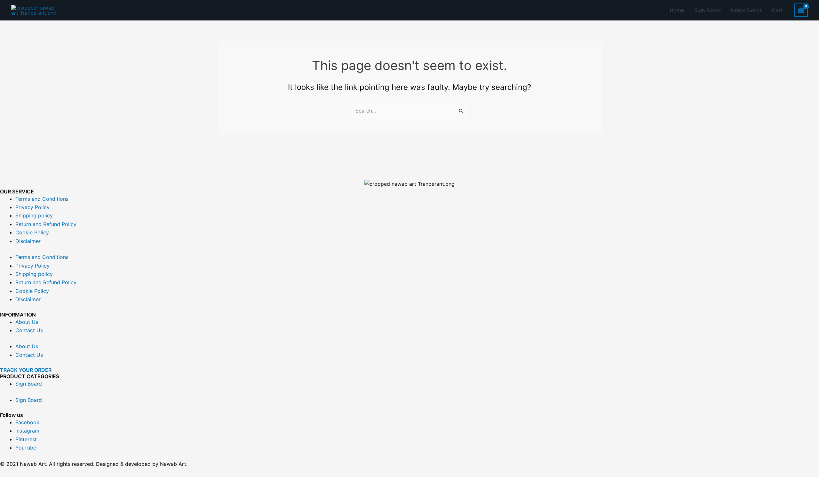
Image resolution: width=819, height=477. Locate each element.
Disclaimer (28, 241)
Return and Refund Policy (45, 224)
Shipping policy (34, 215)
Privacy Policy (32, 207)
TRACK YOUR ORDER (26, 370)
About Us (26, 322)
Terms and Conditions (41, 199)
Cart (777, 10)
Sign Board (707, 10)
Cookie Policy (32, 232)
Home (677, 10)
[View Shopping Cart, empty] (801, 10)
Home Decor (746, 10)
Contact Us (29, 330)
